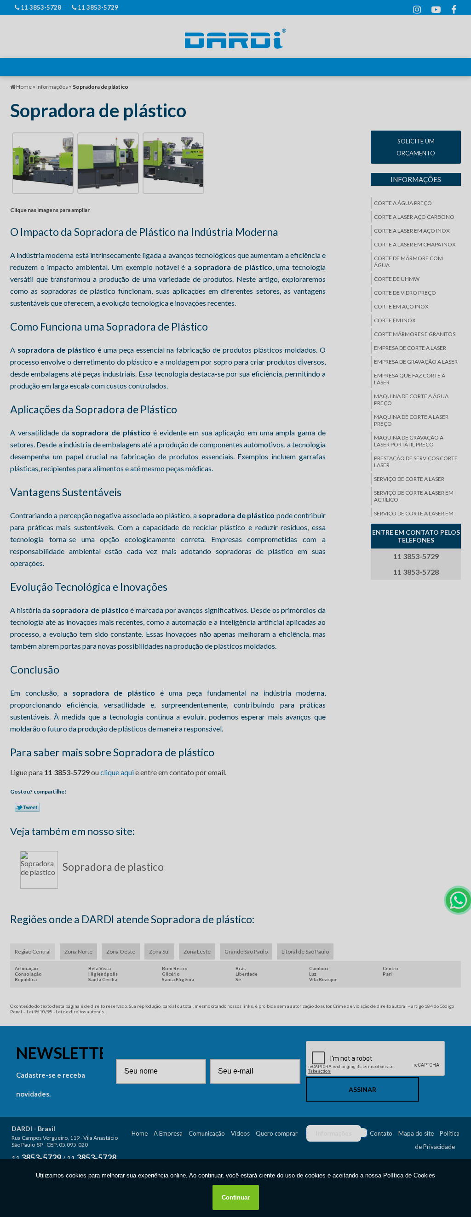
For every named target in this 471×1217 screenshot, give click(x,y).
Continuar (236, 1197)
